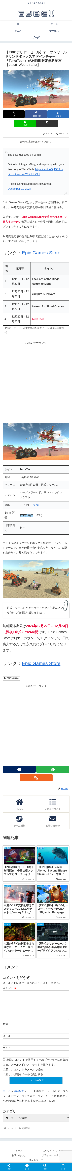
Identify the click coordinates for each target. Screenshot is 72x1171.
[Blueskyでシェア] (44, 957)
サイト (7, 1047)
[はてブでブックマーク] (28, 967)
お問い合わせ (19, 1155)
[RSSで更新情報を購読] (36, 777)
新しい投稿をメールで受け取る (24, 1074)
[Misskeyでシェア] (60, 957)
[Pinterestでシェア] (60, 967)
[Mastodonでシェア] (28, 957)
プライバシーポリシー (53, 1155)
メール (7, 1036)
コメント (10, 987)
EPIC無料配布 (13, 678)
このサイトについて (53, 1150)
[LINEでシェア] (44, 967)
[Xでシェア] (12, 957)
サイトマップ (36, 1160)
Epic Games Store (41, 252)
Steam (35, 505)
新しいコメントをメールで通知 (24, 1069)
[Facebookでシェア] (12, 967)
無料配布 (19, 1091)
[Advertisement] (36, 381)
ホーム (7, 1091)
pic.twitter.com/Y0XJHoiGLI (24, 174)
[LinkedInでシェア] (28, 976)
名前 (5, 1024)
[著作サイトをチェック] (19, 769)
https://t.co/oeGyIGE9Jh (49, 169)
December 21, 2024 (19, 188)
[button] (47, 123)
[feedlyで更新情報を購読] (52, 769)
